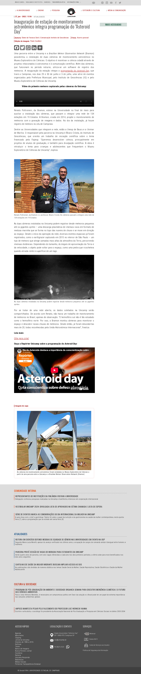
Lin (107, 3)
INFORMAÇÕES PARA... (73, 2)
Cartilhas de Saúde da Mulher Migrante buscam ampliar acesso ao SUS (48, 564)
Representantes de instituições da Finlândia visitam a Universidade (46, 496)
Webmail (92, 634)
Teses (17, 646)
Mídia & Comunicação (117, 10)
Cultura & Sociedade (25, 584)
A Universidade (23, 10)
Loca (98, 3)
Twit (120, 3)
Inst (102, 3)
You (111, 3)
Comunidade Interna (25, 491)
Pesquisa (56, 10)
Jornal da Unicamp (22, 640)
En (94, 3)
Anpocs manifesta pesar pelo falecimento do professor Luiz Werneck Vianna (51, 608)
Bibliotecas (19, 660)
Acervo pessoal (83, 38)
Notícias (18, 644)
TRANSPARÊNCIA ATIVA (58, 2)
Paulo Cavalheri (36, 41)
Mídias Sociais (20, 662)
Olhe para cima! (21, 338)
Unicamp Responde (22, 657)
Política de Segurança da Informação (95, 650)
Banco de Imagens (22, 649)
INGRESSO (47, 2)
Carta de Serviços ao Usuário (99, 645)
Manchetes (19, 635)
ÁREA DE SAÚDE (19, 2)
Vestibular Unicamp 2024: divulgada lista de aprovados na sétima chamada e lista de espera (58, 506)
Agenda (18, 633)
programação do (69, 70)
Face (116, 3)
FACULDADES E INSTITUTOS (34, 2)
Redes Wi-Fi (93, 639)
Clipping (18, 638)
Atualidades (20, 534)
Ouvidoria (18, 653)
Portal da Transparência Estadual (28, 664)
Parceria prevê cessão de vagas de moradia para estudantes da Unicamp (49, 552)
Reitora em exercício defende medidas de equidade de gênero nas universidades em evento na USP (60, 539)
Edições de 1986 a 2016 (24, 642)
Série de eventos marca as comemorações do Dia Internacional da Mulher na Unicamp (55, 514)
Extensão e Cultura (91, 10)
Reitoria (18, 655)
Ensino (41, 10)
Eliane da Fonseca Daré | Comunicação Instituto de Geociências (45, 38)
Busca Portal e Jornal (23, 651)
